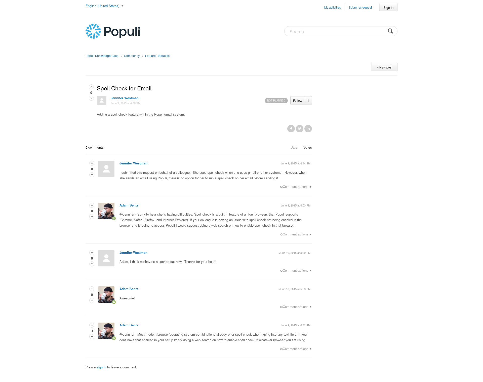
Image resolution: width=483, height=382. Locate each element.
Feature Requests (157, 55)
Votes (307, 147)
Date (294, 147)
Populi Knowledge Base (102, 55)
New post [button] (385, 67)
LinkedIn (308, 128)
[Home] (113, 30)
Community (132, 55)
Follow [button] (297, 100)
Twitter (299, 128)
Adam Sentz (128, 205)
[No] (91, 98)
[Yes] (91, 86)
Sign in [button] (388, 7)
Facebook (291, 128)
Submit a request (360, 7)
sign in (101, 367)
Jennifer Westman (125, 97)
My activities (332, 7)
